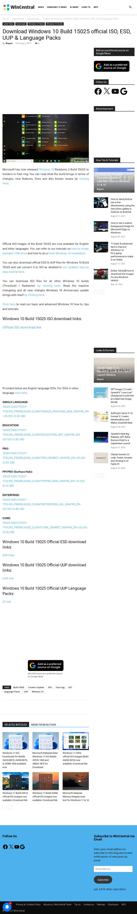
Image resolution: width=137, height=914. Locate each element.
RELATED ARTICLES (16, 724)
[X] (35, 104)
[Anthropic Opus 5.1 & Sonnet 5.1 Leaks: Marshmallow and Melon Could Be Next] (101, 416)
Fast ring (60, 687)
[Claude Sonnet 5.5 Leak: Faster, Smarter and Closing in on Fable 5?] (101, 458)
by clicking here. (49, 285)
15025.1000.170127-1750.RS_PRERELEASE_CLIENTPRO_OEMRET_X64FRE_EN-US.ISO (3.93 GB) (43, 457)
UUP (26, 691)
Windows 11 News (57, 7)
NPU (96, 7)
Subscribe (103, 879)
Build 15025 (18, 687)
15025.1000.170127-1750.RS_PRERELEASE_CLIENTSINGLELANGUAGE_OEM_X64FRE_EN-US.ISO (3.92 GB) (45, 411)
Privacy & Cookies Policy (28, 904)
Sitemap (101, 904)
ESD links (8, 555)
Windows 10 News (36, 24)
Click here (9, 304)
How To (86, 7)
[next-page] (10, 807)
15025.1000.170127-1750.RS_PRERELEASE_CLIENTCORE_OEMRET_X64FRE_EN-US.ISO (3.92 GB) (44, 527)
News (41, 7)
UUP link (7, 578)
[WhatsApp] (52, 104)
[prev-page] (4, 807)
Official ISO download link (21, 327)
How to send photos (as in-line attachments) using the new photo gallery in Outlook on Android (123, 205)
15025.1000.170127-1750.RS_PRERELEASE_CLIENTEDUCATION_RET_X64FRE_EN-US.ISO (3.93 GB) (41, 434)
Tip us (77, 904)
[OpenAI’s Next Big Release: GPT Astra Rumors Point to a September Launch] (101, 437)
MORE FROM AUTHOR (43, 724)
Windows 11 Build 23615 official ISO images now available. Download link (15, 796)
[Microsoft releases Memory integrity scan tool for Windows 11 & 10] (76, 781)
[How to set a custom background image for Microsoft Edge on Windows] (101, 226)
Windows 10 (46, 169)
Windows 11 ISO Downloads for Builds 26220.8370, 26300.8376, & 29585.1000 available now (15, 760)
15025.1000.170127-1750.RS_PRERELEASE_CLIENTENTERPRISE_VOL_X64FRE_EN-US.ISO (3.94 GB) (41, 504)
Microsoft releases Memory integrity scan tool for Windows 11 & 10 (76, 796)
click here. (21, 393)
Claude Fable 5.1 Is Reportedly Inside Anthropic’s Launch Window (114, 371)
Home (5, 18)
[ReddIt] (68, 104)
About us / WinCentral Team (57, 904)
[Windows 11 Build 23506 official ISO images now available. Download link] (45, 781)
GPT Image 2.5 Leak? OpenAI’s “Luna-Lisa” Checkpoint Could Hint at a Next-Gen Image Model (122, 395)
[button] (130, 7)
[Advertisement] (45, 74)
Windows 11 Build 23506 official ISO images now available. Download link (45, 796)
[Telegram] (76, 104)
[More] (85, 104)
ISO (70, 687)
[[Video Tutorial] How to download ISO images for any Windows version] (101, 274)
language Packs (12, 691)
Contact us (88, 904)
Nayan (9, 43)
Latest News (18, 18)
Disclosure (113, 904)
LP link (6, 601)
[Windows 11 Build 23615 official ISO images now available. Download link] (15, 781)
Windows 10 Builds (55, 24)
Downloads (33, 18)
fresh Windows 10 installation (66, 253)
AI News (74, 7)
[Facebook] (27, 104)
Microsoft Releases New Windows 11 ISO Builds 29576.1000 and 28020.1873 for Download (45, 760)
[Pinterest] (44, 104)
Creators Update (36, 687)
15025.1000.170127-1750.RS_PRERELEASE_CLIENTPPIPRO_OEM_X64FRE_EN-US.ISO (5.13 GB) (43, 481)
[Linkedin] (60, 104)
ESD (50, 687)
